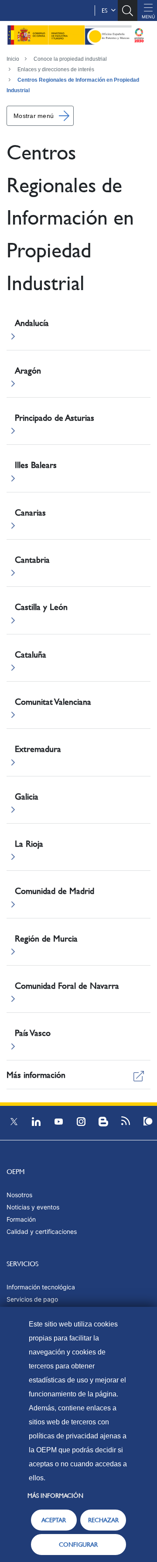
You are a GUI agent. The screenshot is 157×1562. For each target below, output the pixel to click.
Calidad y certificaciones (42, 1231)
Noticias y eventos (33, 1207)
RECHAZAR (103, 1520)
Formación (21, 1219)
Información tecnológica (41, 1287)
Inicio (13, 59)
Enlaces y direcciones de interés (55, 69)
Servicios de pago (32, 1299)
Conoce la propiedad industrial (70, 59)
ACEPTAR (53, 1520)
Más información (55, 1495)
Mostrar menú (34, 115)
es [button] (106, 10)
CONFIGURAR (78, 1544)
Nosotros (19, 1194)
